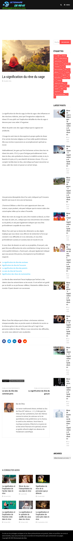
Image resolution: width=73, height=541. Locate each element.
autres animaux (63, 58)
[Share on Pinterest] (20, 341)
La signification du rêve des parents (14, 268)
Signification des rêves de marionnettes (16, 274)
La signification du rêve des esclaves (15, 262)
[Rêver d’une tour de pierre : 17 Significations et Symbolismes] (59, 178)
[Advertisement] (36, 23)
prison (61, 86)
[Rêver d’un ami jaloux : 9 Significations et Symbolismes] (59, 283)
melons (65, 78)
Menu (68, 5)
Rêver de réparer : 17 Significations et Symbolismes (68, 357)
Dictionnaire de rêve (20, 538)
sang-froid (57, 91)
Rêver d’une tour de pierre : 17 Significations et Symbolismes (68, 190)
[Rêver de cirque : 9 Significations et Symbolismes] (59, 214)
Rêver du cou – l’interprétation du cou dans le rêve (25, 488)
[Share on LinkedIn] (14, 341)
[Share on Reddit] (25, 341)
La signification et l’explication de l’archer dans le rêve (8, 489)
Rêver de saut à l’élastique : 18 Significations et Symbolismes (68, 122)
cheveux (56, 64)
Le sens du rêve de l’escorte (12, 271)
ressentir (56, 89)
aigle (58, 55)
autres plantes (58, 61)
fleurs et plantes (58, 69)
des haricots (66, 64)
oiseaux (59, 80)
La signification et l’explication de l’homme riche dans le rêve (8, 515)
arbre (55, 58)
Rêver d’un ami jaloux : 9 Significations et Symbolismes (68, 293)
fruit (66, 69)
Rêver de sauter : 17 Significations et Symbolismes (68, 156)
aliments (64, 55)
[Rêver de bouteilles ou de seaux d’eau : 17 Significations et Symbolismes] (59, 411)
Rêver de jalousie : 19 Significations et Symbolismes (68, 326)
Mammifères (57, 78)
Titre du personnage (17, 381)
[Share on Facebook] (4, 341)
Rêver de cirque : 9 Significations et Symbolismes (68, 223)
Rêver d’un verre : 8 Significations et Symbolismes (68, 389)
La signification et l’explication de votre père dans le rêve (42, 515)
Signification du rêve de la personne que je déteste (42, 489)
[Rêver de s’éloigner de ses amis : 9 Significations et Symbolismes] (59, 245)
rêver (62, 89)
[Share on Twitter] (9, 341)
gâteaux (56, 72)
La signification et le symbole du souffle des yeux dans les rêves (25, 515)
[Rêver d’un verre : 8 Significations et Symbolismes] (59, 379)
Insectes (68, 72)
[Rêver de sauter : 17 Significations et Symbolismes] (59, 147)
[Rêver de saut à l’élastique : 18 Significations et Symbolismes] (59, 111)
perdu (56, 86)
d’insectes (57, 66)
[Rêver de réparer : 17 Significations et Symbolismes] (59, 348)
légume (64, 75)
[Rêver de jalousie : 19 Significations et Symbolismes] (59, 316)
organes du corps (59, 83)
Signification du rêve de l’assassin (14, 265)
